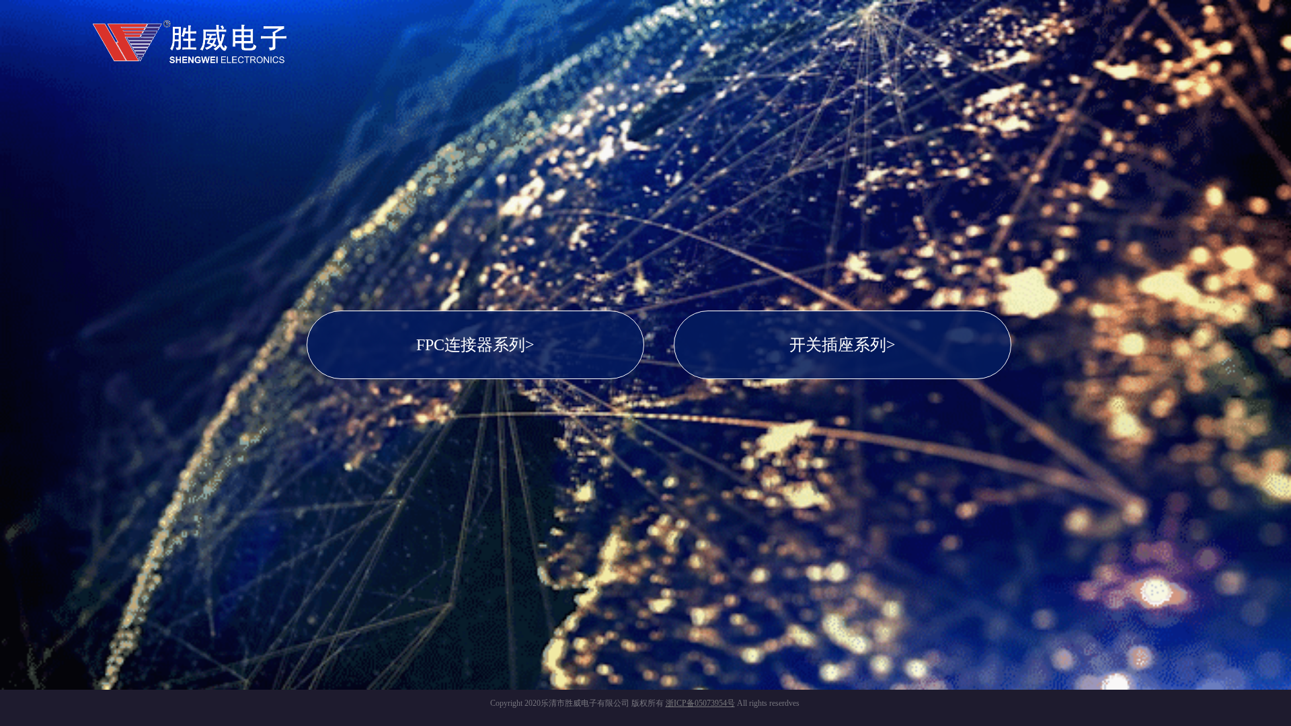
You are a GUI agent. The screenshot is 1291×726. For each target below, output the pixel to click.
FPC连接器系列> (475, 345)
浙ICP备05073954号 (700, 703)
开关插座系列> (842, 345)
